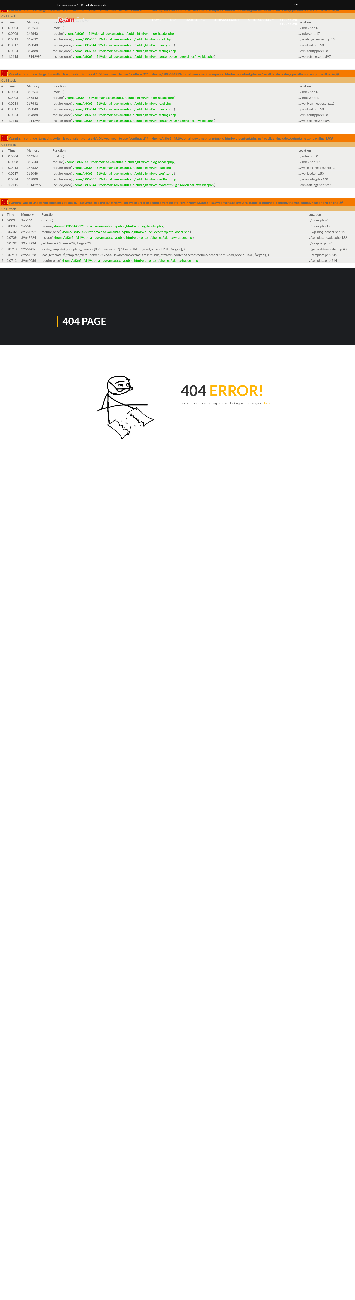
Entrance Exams (226, 19)
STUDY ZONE (289, 21)
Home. (267, 403)
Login (295, 4)
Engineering (195, 19)
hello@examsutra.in (95, 5)
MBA (173, 19)
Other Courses (259, 19)
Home (156, 19)
